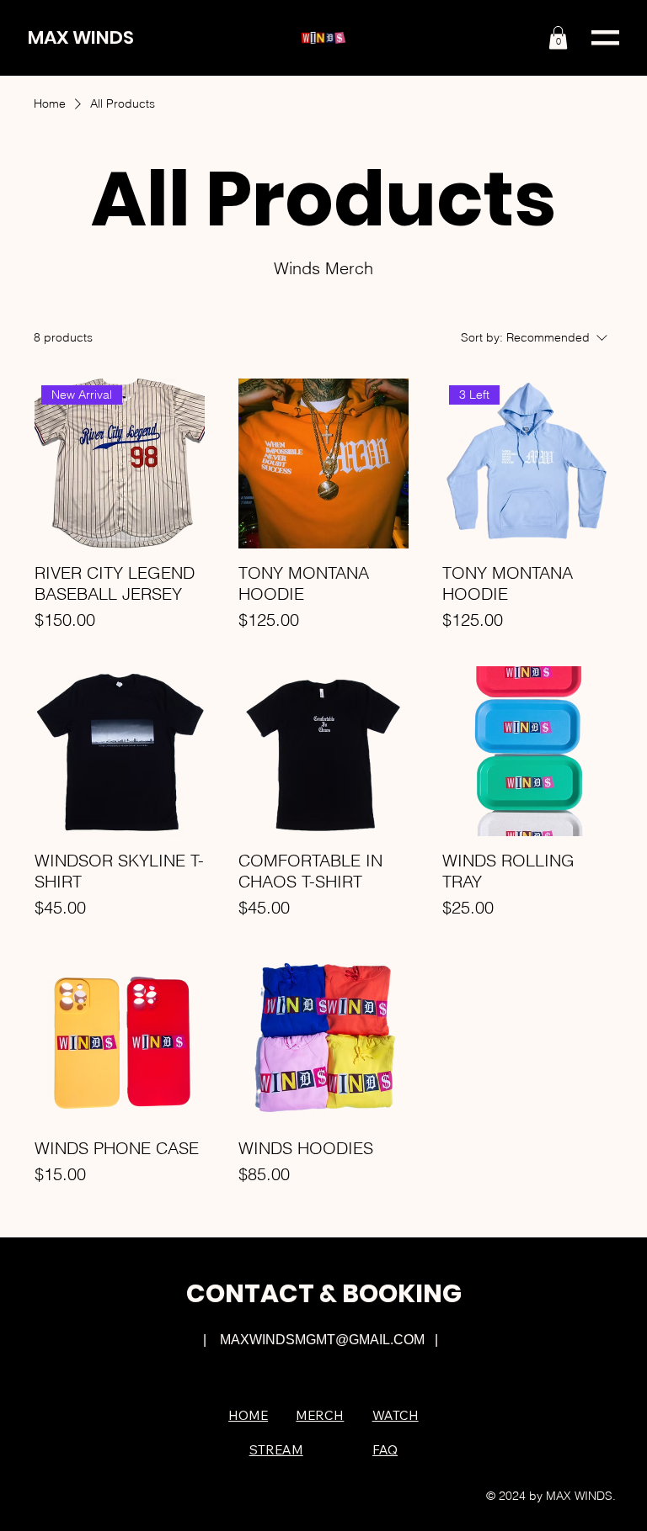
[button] (558, 37)
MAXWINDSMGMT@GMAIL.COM (322, 1339)
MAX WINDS (81, 37)
